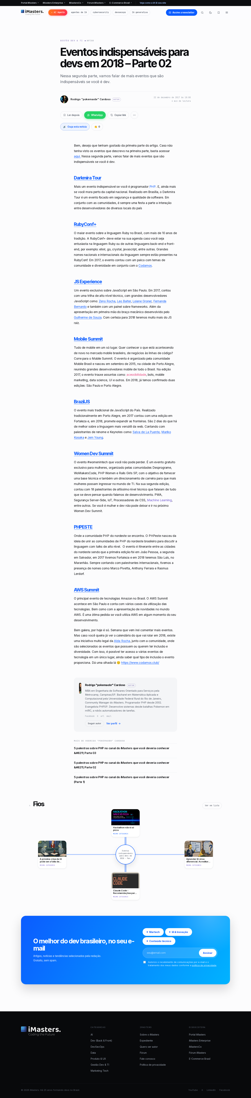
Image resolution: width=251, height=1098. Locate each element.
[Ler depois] (218, 12)
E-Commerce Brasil (120, 3)
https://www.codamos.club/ (140, 662)
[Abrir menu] (227, 12)
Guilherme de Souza (87, 317)
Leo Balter (124, 301)
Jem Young (95, 437)
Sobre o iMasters (149, 1034)
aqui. (77, 156)
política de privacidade (204, 965)
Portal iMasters (30, 3)
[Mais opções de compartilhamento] (134, 115)
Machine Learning (159, 500)
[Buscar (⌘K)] (202, 12)
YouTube (193, 1090)
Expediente (146, 1040)
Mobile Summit (88, 339)
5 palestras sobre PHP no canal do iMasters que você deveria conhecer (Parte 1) (121, 779)
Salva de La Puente (146, 432)
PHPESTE (83, 527)
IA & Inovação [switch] (180, 932)
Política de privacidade (153, 1064)
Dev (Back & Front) (101, 1040)
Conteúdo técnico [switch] (160, 941)
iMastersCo (76, 3)
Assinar (207, 952)
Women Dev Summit (93, 453)
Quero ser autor (149, 1046)
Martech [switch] (154, 932)
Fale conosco (147, 1058)
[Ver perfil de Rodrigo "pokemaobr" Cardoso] (80, 705)
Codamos (145, 265)
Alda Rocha (122, 641)
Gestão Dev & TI (71, 40)
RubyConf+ (85, 224)
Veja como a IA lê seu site (153, 3)
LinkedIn (211, 1090)
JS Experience (88, 281)
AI (92, 1034)
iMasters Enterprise (54, 3)
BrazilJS (82, 401)
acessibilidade (136, 374)
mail (109, 716)
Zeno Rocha (107, 301)
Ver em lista (212, 805)
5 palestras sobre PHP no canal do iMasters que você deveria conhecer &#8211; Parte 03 (121, 750)
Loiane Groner (142, 301)
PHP (152, 186)
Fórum (143, 1052)
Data (93, 1052)
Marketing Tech (99, 1070)
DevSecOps (97, 1046)
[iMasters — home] (32, 12)
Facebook (90, 716)
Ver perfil (113, 723)
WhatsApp (97, 115)
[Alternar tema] (210, 12)
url (102, 716)
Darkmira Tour (87, 177)
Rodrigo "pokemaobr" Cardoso (105, 685)
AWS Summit (86, 589)
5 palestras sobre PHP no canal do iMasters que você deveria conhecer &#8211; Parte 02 (121, 765)
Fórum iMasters (96, 3)
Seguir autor (94, 723)
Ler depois (73, 115)
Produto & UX (98, 1058)
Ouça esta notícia (75, 126)
